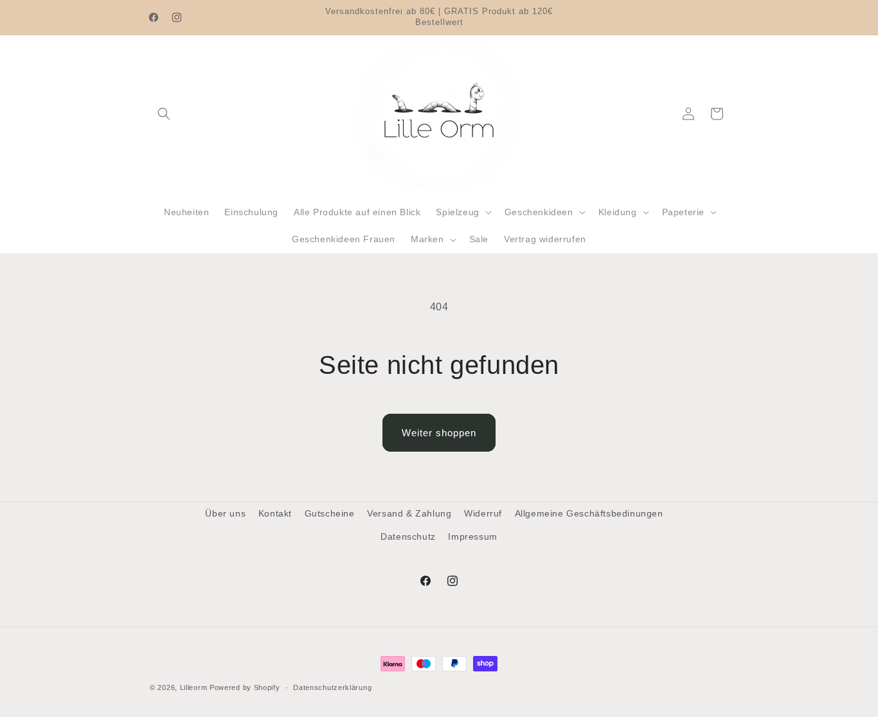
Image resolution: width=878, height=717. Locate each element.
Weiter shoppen (439, 432)
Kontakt (275, 513)
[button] (164, 114)
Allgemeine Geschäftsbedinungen (589, 513)
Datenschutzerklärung (332, 687)
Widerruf (483, 513)
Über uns (225, 513)
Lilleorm (194, 687)
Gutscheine (330, 513)
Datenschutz (408, 536)
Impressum (472, 536)
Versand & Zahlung (409, 513)
